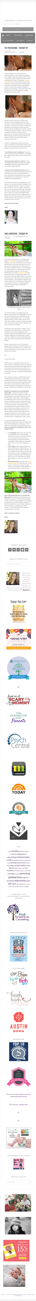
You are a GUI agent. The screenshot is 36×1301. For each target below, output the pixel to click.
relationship (20, 880)
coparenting (16, 860)
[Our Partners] (18, 978)
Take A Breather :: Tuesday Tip (16, 233)
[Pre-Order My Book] (18, 948)
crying (8, 863)
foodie (22, 865)
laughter (22, 870)
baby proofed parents (18, 11)
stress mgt (15, 886)
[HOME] (3, 35)
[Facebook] (10, 549)
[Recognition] (18, 1051)
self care (12, 883)
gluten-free (13, 868)
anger (9, 851)
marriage (11, 874)
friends (28, 865)
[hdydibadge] (18, 1169)
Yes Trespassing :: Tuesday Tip (16, 48)
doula (8, 865)
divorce (28, 863)
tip (24, 886)
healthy (19, 868)
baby (20, 851)
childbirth (20, 854)
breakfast (13, 854)
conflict (10, 860)
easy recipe (15, 865)
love (26, 870)
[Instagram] (18, 549)
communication (23, 857)
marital (28, 870)
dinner (24, 863)
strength (27, 884)
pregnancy (25, 877)
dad (11, 863)
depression (17, 863)
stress (10, 886)
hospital (23, 868)
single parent (22, 884)
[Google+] (26, 549)
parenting (25, 873)
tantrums (21, 886)
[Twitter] (14, 549)
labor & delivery (16, 870)
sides (17, 884)
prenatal (10, 881)
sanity (28, 881)
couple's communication (25, 860)
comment (21, 52)
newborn (17, 874)
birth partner (25, 851)
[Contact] (22, 549)
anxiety (15, 851)
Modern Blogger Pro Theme (18, 1294)
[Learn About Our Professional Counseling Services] (18, 913)
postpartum (14, 877)
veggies (27, 886)
